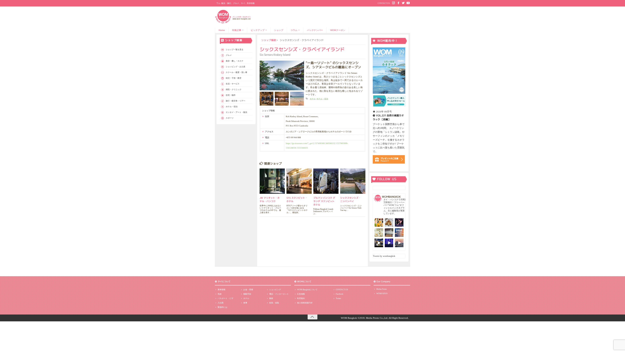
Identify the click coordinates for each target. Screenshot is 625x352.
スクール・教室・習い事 (236, 72)
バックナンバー (315, 30)
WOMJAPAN (382, 293)
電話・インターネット (279, 294)
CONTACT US (384, 3)
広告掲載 (301, 294)
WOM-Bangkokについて (307, 289)
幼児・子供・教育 (233, 78)
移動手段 (247, 294)
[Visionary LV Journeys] (379, 243)
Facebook (339, 294)
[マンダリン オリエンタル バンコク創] (379, 232)
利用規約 (301, 298)
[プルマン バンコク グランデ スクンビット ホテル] (326, 181)
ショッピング (275, 289)
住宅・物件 (231, 95)
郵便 (271, 298)
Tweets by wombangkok (384, 256)
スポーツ (230, 118)
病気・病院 (274, 303)
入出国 (220, 303)
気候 (220, 294)
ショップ (278, 30)
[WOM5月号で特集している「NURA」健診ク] (389, 232)
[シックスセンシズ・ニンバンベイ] (352, 181)
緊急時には (222, 307)
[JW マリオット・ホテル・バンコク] (272, 181)
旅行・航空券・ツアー (235, 101)
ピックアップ (257, 30)
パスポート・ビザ (225, 298)
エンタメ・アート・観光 (236, 112)
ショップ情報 (268, 40)
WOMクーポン (337, 30)
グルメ (229, 55)
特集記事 (236, 30)
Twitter (338, 298)
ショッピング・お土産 (235, 67)
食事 (245, 303)
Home (222, 30)
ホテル (313, 99)
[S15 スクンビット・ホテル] (299, 181)
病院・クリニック (233, 89)
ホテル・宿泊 (322, 99)
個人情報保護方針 (305, 303)
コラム (294, 30)
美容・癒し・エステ (234, 61)
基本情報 (221, 289)
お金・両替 (248, 289)
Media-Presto (381, 289)
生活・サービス (232, 84)
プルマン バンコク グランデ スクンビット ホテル (324, 201)
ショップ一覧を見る (234, 49)
